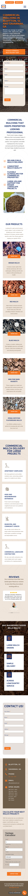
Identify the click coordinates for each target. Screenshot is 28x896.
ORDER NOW (14, 256)
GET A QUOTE (9, 2)
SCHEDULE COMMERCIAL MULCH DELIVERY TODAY (12, 51)
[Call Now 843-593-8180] (24, 893)
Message (6, 86)
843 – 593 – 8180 (12, 776)
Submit (7, 99)
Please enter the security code (12, 862)
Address (6, 729)
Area (6, 839)
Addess (6, 80)
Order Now (19, 2)
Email (6, 74)
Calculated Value (9, 854)
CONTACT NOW (14, 873)
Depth (7, 847)
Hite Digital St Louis (14, 887)
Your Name (7, 62)
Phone (6, 68)
